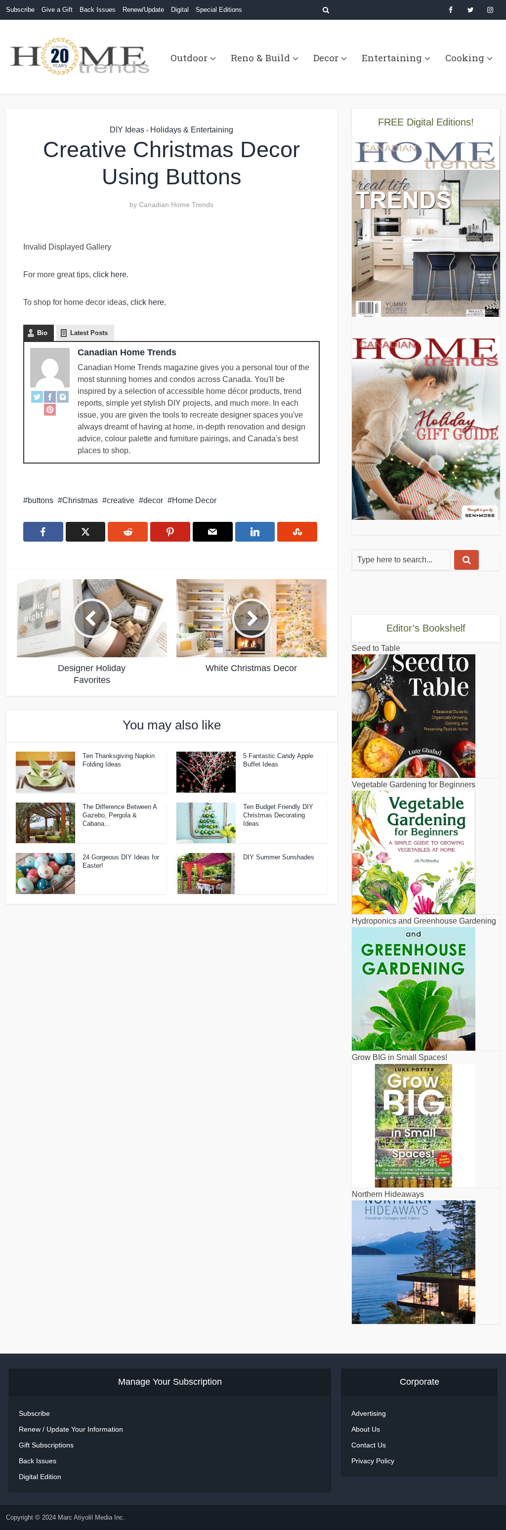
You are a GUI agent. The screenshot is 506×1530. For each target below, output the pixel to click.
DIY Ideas (127, 130)
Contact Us (368, 1445)
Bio (42, 333)
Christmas (80, 500)
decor (153, 500)
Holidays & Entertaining (191, 130)
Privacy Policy (372, 1461)
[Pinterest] (50, 409)
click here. (110, 274)
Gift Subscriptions (46, 1445)
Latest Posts (89, 333)
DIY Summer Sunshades (278, 857)
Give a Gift (57, 9)
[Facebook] (50, 396)
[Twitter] (37, 396)
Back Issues (98, 9)
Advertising (368, 1413)
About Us (365, 1429)
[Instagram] (63, 396)
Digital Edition (40, 1477)
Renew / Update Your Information (71, 1429)
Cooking (464, 57)
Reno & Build (260, 57)
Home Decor (194, 500)
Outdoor (189, 57)
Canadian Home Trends (176, 205)
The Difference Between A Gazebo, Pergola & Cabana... (120, 815)
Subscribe (20, 9)
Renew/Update (143, 9)
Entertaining (392, 57)
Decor (325, 57)
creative (120, 500)
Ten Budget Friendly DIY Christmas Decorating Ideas (278, 815)
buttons (40, 500)
